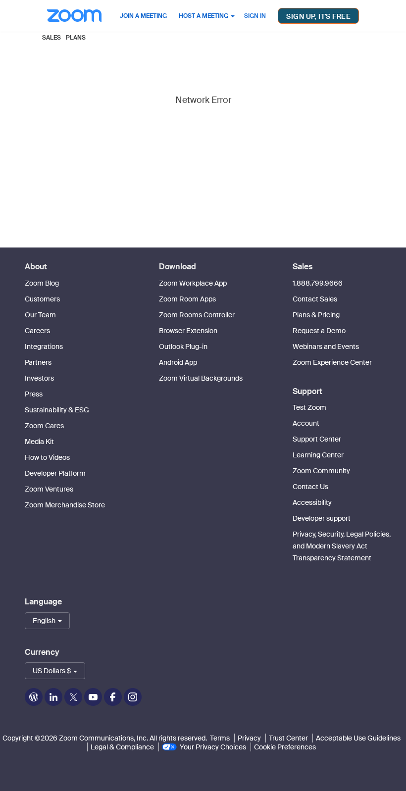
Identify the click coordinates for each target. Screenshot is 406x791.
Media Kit (39, 441)
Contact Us (310, 486)
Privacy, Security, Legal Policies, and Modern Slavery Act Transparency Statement (342, 546)
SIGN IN (255, 16)
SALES (51, 38)
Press (34, 394)
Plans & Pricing (316, 314)
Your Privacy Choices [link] (213, 746)
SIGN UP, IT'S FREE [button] (318, 16)
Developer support (322, 518)
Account (306, 423)
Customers (42, 299)
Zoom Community (321, 470)
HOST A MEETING (204, 16)
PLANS (76, 38)
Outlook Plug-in (183, 346)
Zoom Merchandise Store (65, 504)
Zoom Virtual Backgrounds (201, 378)
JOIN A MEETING (143, 16)
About (36, 266)
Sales (302, 266)
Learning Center (318, 454)
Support (307, 391)
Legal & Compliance (122, 746)
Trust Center (288, 738)
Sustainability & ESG (57, 409)
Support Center (317, 439)
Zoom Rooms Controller (197, 314)
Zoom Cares (44, 425)
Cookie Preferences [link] (285, 746)
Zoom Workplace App (193, 283)
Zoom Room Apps (187, 299)
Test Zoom (309, 407)
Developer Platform (55, 473)
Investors (39, 378)
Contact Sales (315, 299)
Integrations (44, 346)
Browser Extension (188, 330)
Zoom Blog (42, 283)
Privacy (249, 738)
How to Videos (47, 457)
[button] (47, 620)
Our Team (40, 314)
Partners (38, 362)
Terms (220, 738)
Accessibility (312, 502)
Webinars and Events (326, 346)
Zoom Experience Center (332, 362)
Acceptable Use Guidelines (358, 738)
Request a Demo (319, 330)
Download (177, 266)
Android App (178, 362)
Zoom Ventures (49, 489)
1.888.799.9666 (318, 283)
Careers (37, 330)
